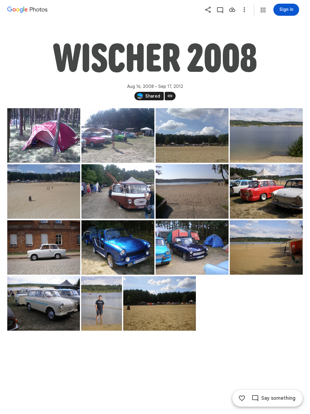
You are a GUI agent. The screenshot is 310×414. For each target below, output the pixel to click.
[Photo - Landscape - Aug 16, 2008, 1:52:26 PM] (266, 247)
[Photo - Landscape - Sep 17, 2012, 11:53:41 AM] (43, 135)
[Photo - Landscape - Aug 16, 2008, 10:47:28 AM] (266, 191)
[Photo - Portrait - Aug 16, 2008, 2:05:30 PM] (101, 303)
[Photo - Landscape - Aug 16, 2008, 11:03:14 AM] (43, 247)
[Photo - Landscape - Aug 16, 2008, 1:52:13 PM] (192, 247)
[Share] (208, 10)
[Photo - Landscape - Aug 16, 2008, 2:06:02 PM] (159, 303)
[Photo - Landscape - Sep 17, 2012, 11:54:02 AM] (117, 191)
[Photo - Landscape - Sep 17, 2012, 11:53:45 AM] (117, 135)
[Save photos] (232, 10)
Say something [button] (278, 398)
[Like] (242, 398)
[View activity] (220, 10)
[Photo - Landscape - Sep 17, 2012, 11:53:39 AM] (192, 135)
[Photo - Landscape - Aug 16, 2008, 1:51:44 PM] (117, 247)
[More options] (244, 10)
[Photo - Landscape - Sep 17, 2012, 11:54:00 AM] (192, 191)
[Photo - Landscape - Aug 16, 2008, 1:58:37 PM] (43, 303)
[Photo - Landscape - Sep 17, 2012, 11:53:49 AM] (266, 135)
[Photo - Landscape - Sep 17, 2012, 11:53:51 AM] (43, 191)
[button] (263, 10)
